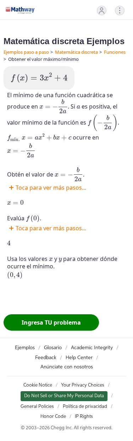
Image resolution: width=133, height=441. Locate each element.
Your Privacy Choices (82, 385)
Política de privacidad (85, 406)
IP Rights (84, 416)
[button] (101, 10)
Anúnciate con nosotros (66, 366)
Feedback (45, 357)
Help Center (79, 357)
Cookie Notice (37, 385)
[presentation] (39, 78)
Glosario (53, 347)
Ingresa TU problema (51, 322)
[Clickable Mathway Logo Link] (20, 10)
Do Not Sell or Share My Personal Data (64, 396)
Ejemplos (25, 347)
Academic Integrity (92, 347)
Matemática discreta (76, 52)
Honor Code (53, 416)
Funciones (115, 52)
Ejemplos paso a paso (26, 52)
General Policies (37, 406)
